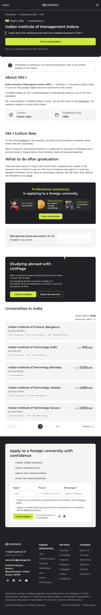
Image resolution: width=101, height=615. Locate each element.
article (29, 175)
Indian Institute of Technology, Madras (34, 387)
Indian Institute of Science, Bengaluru (34, 327)
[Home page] (50, 5)
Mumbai (20, 371)
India (14, 331)
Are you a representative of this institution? (26, 49)
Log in (5, 5)
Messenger (70, 487)
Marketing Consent (32, 510)
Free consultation (50, 41)
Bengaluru (21, 331)
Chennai (20, 391)
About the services (50, 294)
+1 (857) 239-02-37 (15, 552)
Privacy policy (89, 605)
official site (83, 101)
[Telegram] (59, 516)
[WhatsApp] (64, 516)
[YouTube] (26, 580)
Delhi (19, 351)
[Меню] (96, 5)
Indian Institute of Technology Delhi (32, 347)
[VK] (20, 580)
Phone (42, 487)
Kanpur (20, 411)
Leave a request (23, 294)
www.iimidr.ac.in (36, 21)
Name (16, 487)
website (24, 140)
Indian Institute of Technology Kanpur (34, 407)
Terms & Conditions (70, 605)
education (18, 560)
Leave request (23, 516)
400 (57, 426)
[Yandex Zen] (14, 580)
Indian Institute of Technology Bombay (35, 367)
